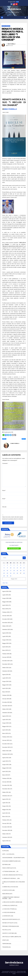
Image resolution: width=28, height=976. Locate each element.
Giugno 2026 (5, 598)
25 (14, 573)
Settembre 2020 (6, 837)
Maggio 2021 (5, 809)
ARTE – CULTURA (6, 854)
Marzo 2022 (5, 775)
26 (17, 573)
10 (10, 567)
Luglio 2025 (5, 636)
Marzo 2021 (5, 816)
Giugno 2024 (5, 681)
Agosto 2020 (5, 840)
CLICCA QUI (15, 548)
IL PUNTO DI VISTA (7, 890)
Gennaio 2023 (5, 740)
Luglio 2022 (5, 761)
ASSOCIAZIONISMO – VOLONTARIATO (12, 857)
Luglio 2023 (5, 719)
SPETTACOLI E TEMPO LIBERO (10, 936)
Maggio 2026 (5, 601)
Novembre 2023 (6, 705)
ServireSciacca (14, 9)
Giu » (7, 582)
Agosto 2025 (5, 633)
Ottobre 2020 (5, 833)
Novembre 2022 (6, 747)
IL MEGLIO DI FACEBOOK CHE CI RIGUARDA (13, 881)
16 (7, 570)
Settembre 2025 (6, 629)
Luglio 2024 (5, 678)
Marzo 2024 (5, 691)
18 (14, 570)
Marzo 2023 (5, 733)
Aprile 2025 (5, 646)
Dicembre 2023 (6, 702)
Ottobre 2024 (5, 667)
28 (24, 573)
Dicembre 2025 (6, 619)
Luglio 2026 (5, 594)
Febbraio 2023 (5, 736)
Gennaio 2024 (5, 698)
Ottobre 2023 (5, 709)
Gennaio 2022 (5, 781)
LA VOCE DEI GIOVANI (8, 912)
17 (10, 570)
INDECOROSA (6, 893)
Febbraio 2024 (5, 695)
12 (17, 567)
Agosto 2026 (5, 591)
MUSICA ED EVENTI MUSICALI (10, 919)
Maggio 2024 (5, 684)
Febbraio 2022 (5, 778)
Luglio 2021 (5, 802)
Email (4, 498)
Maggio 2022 (5, 768)
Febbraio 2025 (5, 653)
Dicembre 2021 (6, 785)
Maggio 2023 (5, 726)
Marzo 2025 (5, 650)
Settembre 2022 (6, 754)
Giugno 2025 (5, 639)
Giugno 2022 (5, 764)
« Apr (3, 582)
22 (4, 573)
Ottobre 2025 (5, 626)
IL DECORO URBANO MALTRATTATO (11, 874)
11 (14, 567)
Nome (4, 490)
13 (20, 567)
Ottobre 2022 (5, 750)
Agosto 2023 (5, 716)
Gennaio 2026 (5, 615)
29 (4, 575)
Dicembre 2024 (6, 660)
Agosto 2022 (5, 757)
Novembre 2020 (6, 830)
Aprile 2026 (5, 605)
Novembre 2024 (6, 664)
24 (10, 573)
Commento (5, 463)
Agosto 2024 (5, 674)
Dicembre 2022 (6, 743)
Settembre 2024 (6, 671)
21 (24, 570)
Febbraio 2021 (5, 820)
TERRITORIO (5, 943)
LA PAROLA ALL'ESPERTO (9, 905)
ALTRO (4, 850)
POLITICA (4, 929)
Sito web (4, 506)
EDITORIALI (5, 864)
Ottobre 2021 (5, 792)
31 (10, 575)
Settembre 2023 (6, 712)
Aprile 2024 (5, 688)
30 (7, 575)
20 (20, 570)
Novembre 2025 (6, 622)
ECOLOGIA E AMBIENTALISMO (10, 861)
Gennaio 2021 (5, 823)
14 (24, 567)
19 (17, 570)
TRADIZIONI (5, 947)
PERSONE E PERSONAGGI (9, 926)
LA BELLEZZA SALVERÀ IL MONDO (11, 902)
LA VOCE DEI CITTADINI (8, 909)
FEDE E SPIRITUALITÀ (8, 868)
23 (7, 573)
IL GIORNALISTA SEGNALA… (9, 878)
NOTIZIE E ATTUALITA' (8, 922)
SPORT (4, 940)
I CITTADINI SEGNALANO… (9, 871)
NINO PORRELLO (11, 44)
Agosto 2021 (5, 799)
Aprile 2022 (5, 771)
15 (4, 570)
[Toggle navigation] (25, 17)
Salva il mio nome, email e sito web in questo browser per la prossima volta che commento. (12, 517)
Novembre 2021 (6, 788)
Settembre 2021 (6, 795)
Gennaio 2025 (5, 657)
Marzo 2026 (5, 608)
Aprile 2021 (5, 813)
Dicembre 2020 (6, 826)
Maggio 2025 (5, 643)
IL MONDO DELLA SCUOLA (9, 886)
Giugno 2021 (5, 806)
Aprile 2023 (5, 729)
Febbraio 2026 (5, 612)
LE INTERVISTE (6, 915)
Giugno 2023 (5, 723)
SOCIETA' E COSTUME (8, 933)
